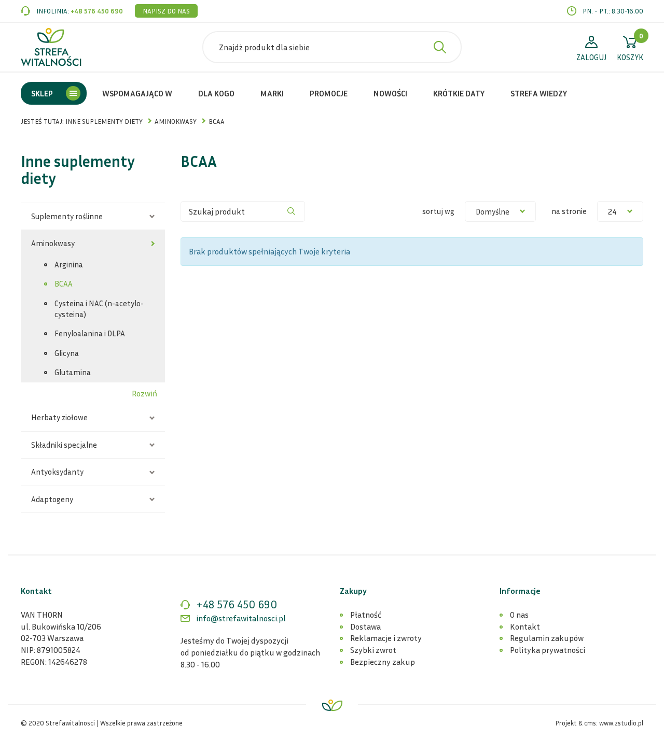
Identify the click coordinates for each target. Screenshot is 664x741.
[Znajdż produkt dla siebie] (440, 47)
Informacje (520, 591)
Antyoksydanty (57, 471)
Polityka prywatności (547, 650)
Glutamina (72, 372)
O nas (519, 614)
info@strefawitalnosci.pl (241, 618)
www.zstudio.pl (621, 723)
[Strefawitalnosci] (51, 47)
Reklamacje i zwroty (386, 638)
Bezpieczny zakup (382, 662)
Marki (272, 93)
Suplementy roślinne (67, 216)
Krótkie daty (459, 93)
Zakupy (353, 591)
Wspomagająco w (137, 93)
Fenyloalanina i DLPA (89, 333)
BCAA (63, 283)
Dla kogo (216, 93)
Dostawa (365, 626)
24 (612, 211)
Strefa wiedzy (538, 93)
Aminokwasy (53, 243)
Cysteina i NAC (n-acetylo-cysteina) (99, 308)
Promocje (329, 93)
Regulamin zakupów (547, 638)
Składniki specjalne (64, 444)
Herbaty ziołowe (59, 417)
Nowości (390, 93)
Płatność (365, 614)
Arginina (68, 264)
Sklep (42, 93)
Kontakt (525, 626)
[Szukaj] (292, 211)
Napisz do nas (166, 11)
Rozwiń (144, 393)
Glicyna (66, 353)
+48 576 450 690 (97, 11)
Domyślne (492, 211)
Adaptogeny (52, 499)
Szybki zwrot (373, 650)
